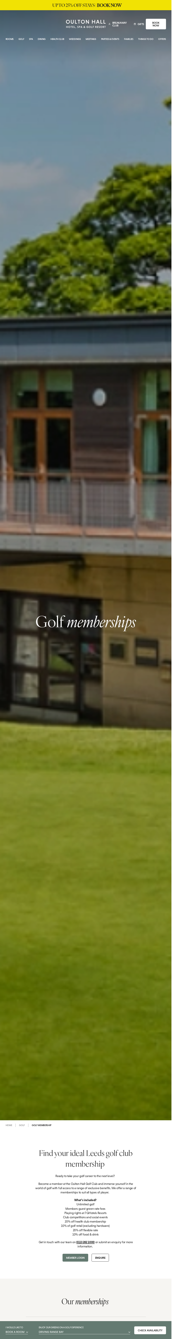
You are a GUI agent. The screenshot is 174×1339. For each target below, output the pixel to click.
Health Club (57, 39)
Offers (162, 39)
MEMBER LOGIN (75, 1257)
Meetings (91, 39)
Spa (31, 39)
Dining (42, 39)
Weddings (75, 39)
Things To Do (145, 39)
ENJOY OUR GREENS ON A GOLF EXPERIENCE (61, 1329)
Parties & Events (110, 39)
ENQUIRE (100, 1257)
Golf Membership (41, 1125)
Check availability (150, 1330)
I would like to (15, 1329)
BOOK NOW (155, 24)
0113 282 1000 (85, 1242)
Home (9, 1125)
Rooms (10, 39)
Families (128, 39)
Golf (21, 39)
